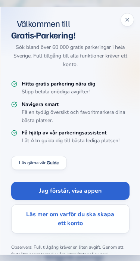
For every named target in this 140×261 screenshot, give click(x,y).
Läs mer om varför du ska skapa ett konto (70, 218)
